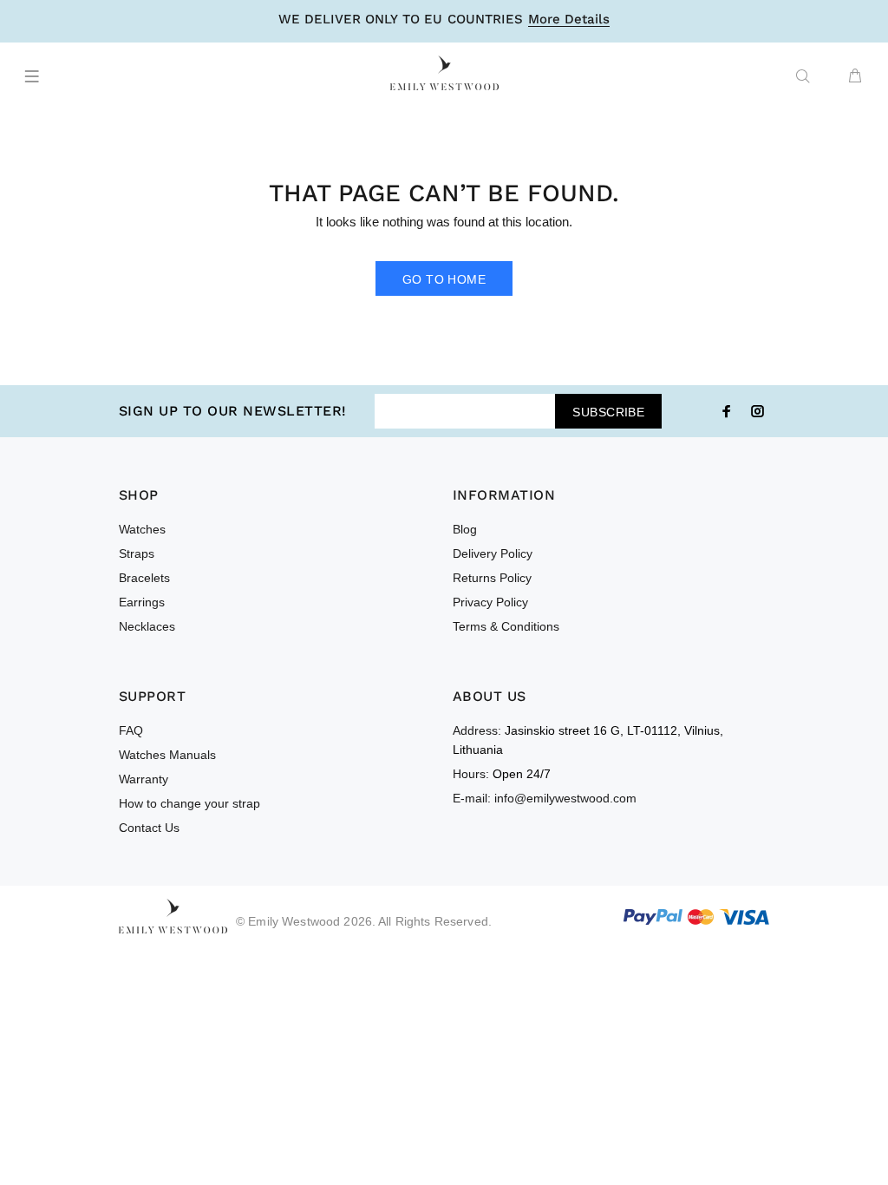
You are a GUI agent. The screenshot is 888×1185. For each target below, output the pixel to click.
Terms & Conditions (506, 626)
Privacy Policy (490, 602)
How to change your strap (189, 803)
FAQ (131, 730)
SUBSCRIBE (608, 412)
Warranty (143, 779)
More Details (569, 20)
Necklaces (147, 626)
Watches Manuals (167, 755)
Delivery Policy (492, 553)
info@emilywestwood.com (565, 798)
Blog (465, 529)
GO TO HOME (444, 279)
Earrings (142, 602)
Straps (136, 553)
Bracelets (144, 578)
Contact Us (149, 828)
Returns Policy (492, 578)
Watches (142, 529)
